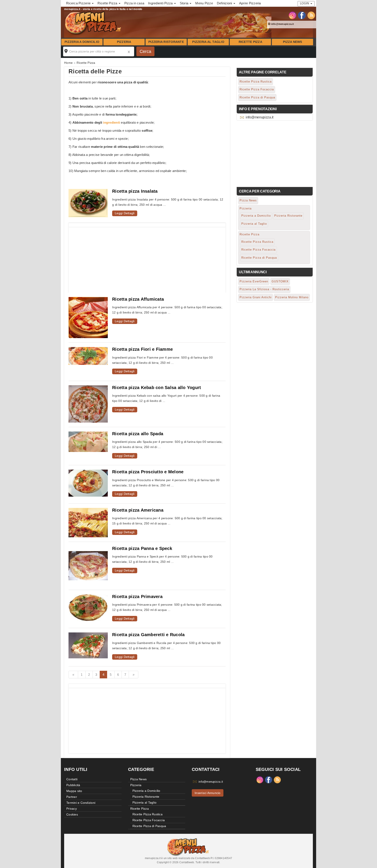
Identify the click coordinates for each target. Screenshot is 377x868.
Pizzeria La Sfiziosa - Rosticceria (264, 289)
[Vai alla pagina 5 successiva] (133, 674)
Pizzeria (124, 42)
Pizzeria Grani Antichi (256, 297)
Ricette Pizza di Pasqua (257, 97)
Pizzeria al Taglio (208, 42)
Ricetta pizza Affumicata (138, 299)
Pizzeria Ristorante (166, 42)
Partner (71, 797)
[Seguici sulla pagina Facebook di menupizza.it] (302, 15)
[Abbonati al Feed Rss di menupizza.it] (311, 15)
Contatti (71, 779)
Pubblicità (73, 785)
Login (305, 3)
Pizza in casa (134, 3)
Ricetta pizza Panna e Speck (142, 548)
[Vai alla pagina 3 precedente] (73, 674)
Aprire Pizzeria (250, 3)
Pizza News (292, 42)
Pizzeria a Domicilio (82, 42)
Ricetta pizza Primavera (137, 596)
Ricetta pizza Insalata (135, 191)
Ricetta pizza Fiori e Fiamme (142, 349)
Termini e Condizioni (80, 802)
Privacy (71, 808)
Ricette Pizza (250, 42)
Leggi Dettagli (125, 213)
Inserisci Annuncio (208, 793)
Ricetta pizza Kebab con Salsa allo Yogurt (156, 387)
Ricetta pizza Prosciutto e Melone (147, 471)
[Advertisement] (147, 257)
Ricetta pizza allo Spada (137, 433)
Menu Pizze (204, 3)
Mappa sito (74, 791)
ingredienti (111, 122)
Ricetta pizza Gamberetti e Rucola (148, 634)
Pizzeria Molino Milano (291, 297)
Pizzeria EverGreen (254, 281)
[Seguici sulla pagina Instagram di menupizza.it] (292, 15)
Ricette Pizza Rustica (256, 81)
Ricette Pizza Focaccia (257, 89)
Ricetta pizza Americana (137, 510)
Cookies (72, 814)
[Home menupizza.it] (93, 22)
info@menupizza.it (282, 24)
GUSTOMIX (280, 281)
